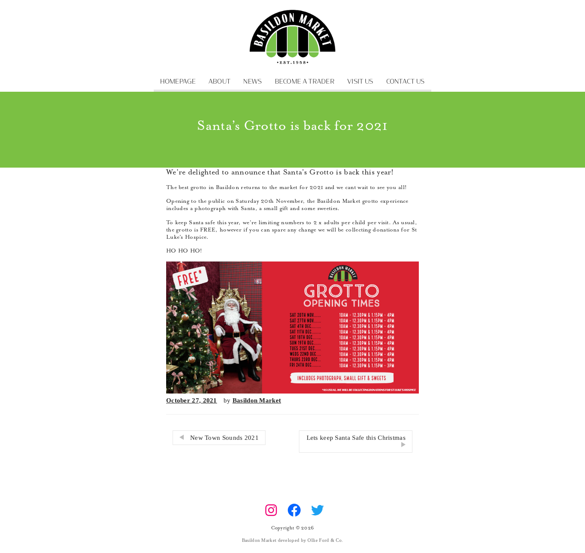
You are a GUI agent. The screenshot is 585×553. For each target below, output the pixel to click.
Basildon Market (257, 400)
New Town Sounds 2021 (224, 437)
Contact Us (405, 81)
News (252, 81)
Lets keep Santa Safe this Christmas (356, 437)
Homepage (177, 81)
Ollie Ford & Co (324, 540)
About (220, 81)
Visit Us (360, 81)
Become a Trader (305, 81)
